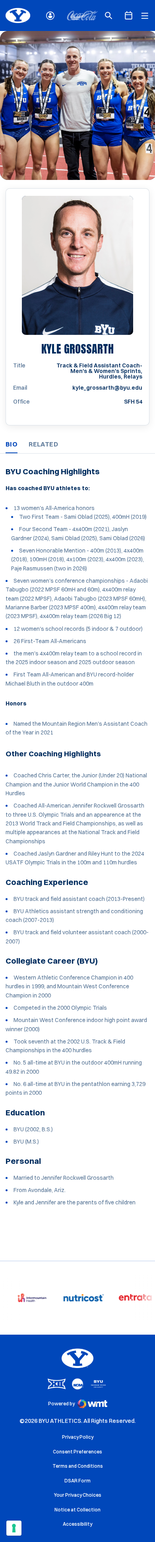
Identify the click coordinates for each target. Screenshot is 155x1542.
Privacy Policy (77, 1437)
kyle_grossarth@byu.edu (107, 387)
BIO (11, 444)
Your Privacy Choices (77, 1495)
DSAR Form (77, 1481)
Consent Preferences (77, 1452)
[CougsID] (50, 15)
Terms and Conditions (77, 1466)
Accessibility (77, 1524)
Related (43, 444)
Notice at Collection (77, 1510)
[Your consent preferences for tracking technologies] (13, 1528)
